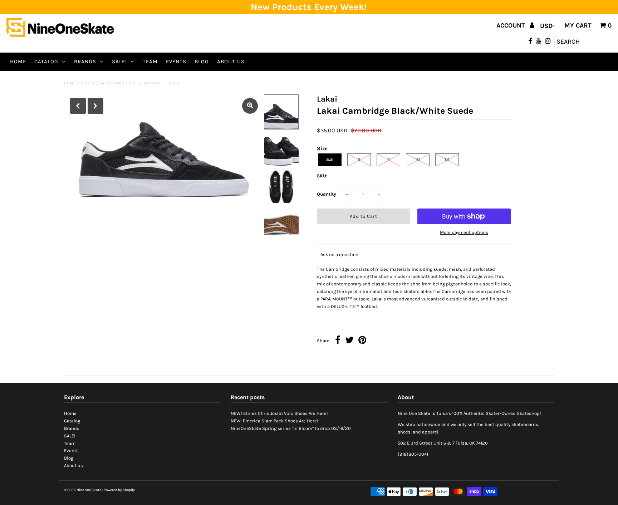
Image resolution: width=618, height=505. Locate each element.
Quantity (326, 194)
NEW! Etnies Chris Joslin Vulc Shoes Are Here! (279, 413)
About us (231, 61)
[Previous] (78, 106)
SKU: (322, 175)
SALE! (119, 61)
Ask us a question (339, 254)
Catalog (46, 61)
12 (447, 159)
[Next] (95, 106)
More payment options (464, 232)
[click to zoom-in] (250, 106)
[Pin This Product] (362, 341)
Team (150, 61)
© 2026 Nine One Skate (82, 490)
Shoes (88, 83)
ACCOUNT (511, 25)
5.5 (329, 159)
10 (417, 159)
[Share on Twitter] (349, 341)
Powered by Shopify (119, 490)
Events (176, 61)
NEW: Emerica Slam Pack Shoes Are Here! (274, 420)
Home (18, 61)
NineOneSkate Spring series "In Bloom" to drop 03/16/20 (291, 428)
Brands (85, 61)
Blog (202, 61)
